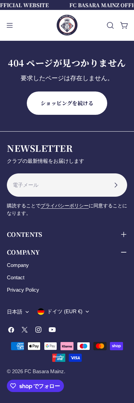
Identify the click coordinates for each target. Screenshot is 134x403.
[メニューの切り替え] (9, 25)
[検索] (110, 25)
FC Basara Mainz (44, 371)
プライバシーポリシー (65, 205)
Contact (15, 277)
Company (18, 265)
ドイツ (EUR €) (64, 311)
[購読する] (115, 185)
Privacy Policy (23, 290)
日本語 (14, 312)
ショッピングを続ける (67, 103)
